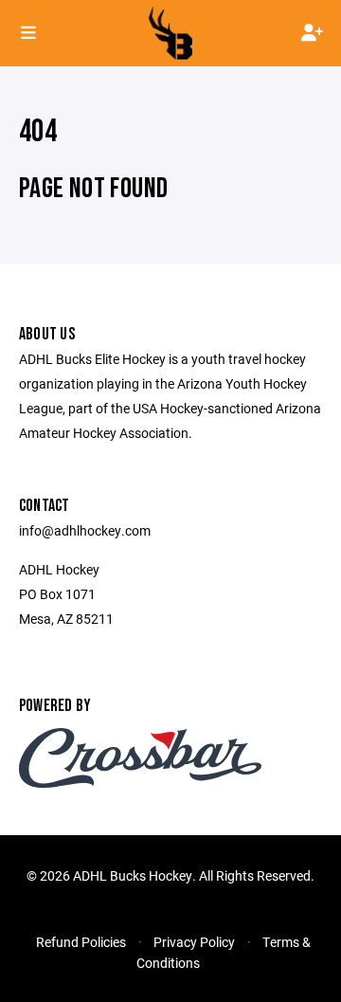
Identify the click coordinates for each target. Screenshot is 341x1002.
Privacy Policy (194, 942)
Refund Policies (81, 942)
